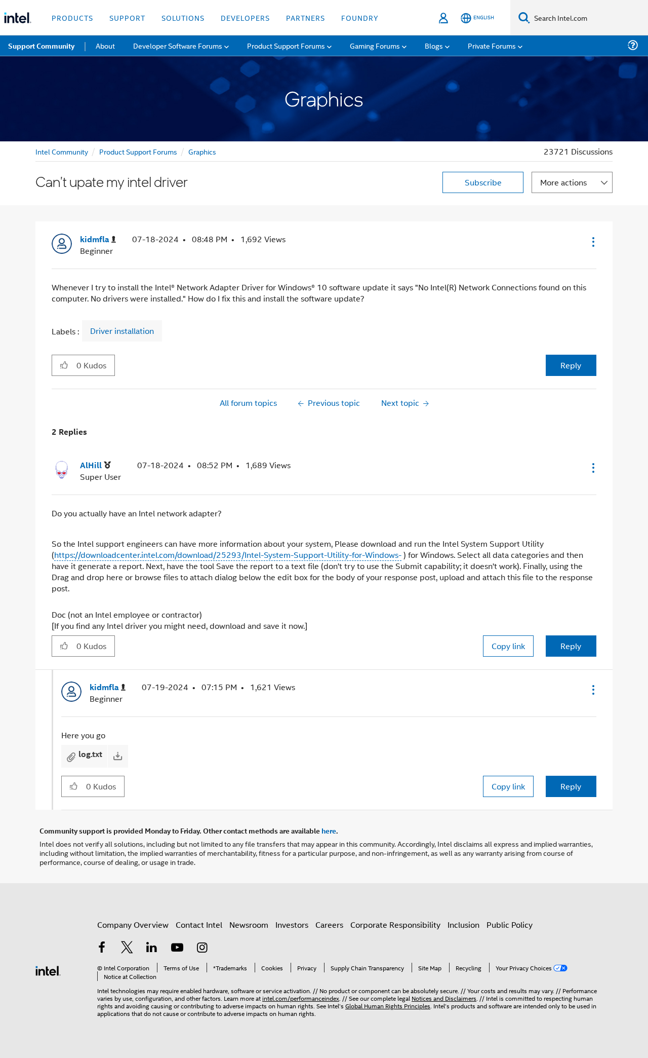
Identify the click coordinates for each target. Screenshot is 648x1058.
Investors (291, 924)
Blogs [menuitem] (434, 45)
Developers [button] (245, 17)
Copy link (508, 646)
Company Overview (133, 924)
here (328, 830)
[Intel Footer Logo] (48, 969)
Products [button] (72, 17)
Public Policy (510, 924)
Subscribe (483, 182)
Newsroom (248, 924)
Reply (570, 365)
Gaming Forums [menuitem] (375, 45)
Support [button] (127, 17)
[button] (592, 241)
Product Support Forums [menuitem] (286, 45)
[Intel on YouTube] (177, 948)
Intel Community (61, 151)
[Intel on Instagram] (202, 948)
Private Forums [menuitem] (492, 45)
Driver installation (122, 330)
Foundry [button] (360, 17)
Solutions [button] (183, 17)
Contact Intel (199, 924)
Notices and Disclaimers (444, 998)
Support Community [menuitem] (41, 45)
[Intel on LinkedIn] (151, 948)
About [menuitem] (105, 45)
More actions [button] (563, 182)
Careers (329, 924)
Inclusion (463, 924)
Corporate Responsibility (395, 924)
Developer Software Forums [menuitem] (177, 45)
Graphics (202, 151)
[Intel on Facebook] (101, 948)
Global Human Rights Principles (387, 1005)
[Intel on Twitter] (127, 948)
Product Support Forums (138, 151)
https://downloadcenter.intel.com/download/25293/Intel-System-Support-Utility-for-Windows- (227, 554)
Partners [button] (305, 17)
